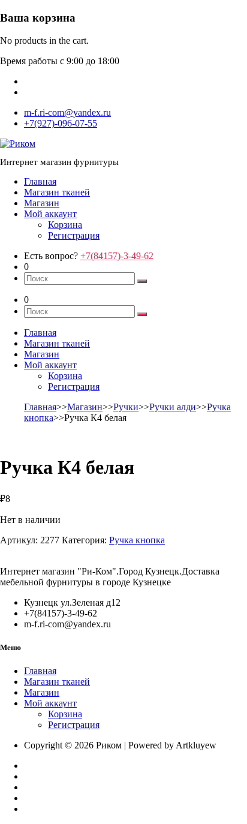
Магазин (41, 203)
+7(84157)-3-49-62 (116, 256)
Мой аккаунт (50, 214)
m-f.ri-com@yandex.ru (67, 112)
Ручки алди (172, 407)
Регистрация (74, 235)
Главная (40, 181)
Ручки (125, 407)
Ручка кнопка (137, 540)
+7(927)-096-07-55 (60, 123)
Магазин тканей (57, 192)
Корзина (65, 224)
